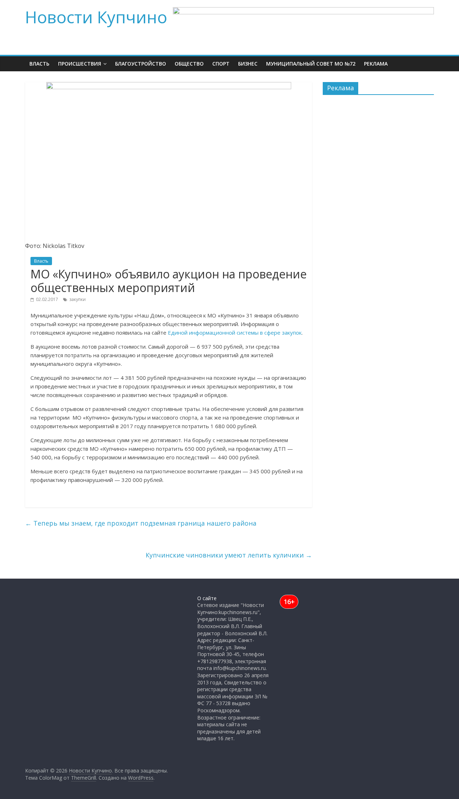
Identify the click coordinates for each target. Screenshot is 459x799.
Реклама (376, 63)
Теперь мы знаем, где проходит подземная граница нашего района (140, 523)
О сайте (207, 598)
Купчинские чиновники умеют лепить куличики (229, 555)
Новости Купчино (96, 17)
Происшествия (79, 63)
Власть (39, 63)
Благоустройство (140, 63)
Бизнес (247, 63)
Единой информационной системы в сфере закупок (235, 332)
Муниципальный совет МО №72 (310, 63)
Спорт (221, 63)
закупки (77, 299)
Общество (189, 63)
